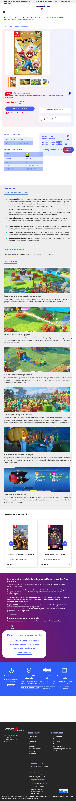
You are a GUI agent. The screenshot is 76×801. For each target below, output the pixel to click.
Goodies (32, 746)
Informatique (34, 739)
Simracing (32, 741)
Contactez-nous (59, 739)
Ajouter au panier (20, 108)
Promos (32, 751)
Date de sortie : (10, 139)
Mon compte (57, 736)
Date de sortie (18, 93)
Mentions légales (59, 746)
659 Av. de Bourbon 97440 (39, 767)
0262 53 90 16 (39, 770)
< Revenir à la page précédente (16, 27)
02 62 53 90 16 (48, 1)
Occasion (32, 754)
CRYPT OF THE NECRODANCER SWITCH (55, 554)
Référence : (9, 143)
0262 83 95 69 (39, 787)
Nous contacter (68, 150)
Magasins (56, 741)
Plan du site (57, 744)
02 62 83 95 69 (68, 1)
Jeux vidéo (33, 736)
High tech (32, 744)
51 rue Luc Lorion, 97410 (39, 783)
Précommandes (35, 749)
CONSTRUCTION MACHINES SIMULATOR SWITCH (21, 555)
